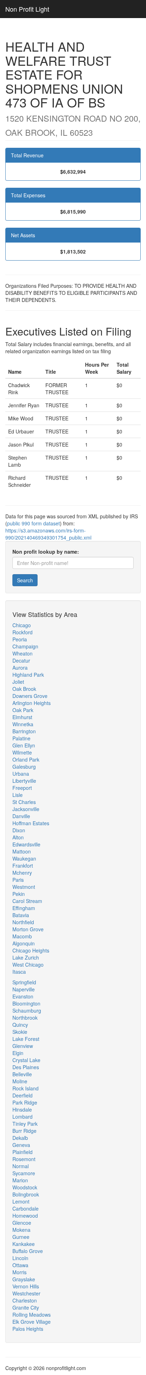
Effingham (23, 907)
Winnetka (22, 724)
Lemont (20, 1201)
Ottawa (20, 1265)
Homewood (25, 1215)
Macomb (22, 936)
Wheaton (22, 653)
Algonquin (23, 943)
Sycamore (23, 1173)
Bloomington (26, 1003)
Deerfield (22, 1095)
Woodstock (24, 1187)
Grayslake (23, 1279)
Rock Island (25, 1088)
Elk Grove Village (31, 1321)
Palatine (21, 738)
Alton (18, 837)
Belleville (22, 1074)
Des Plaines (25, 1067)
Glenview (22, 1045)
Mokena (21, 1229)
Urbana (20, 773)
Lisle (17, 794)
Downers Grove (29, 695)
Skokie (19, 1031)
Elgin (17, 1052)
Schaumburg (26, 1010)
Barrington (24, 731)
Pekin (18, 893)
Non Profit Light (27, 8)
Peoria (19, 639)
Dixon (18, 830)
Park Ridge (24, 1102)
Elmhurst (22, 717)
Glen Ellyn (23, 745)
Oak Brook (24, 688)
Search (25, 580)
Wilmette (22, 752)
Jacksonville (25, 808)
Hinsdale (22, 1109)
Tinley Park (25, 1123)
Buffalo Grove (27, 1250)
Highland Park (28, 674)
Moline (19, 1081)
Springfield (24, 982)
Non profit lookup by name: (45, 551)
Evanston (22, 996)
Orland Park (25, 759)
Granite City (25, 1307)
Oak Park (22, 709)
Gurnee (20, 1236)
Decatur (21, 660)
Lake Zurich (25, 957)
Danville (21, 816)
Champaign (25, 646)
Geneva (21, 1144)
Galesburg (24, 766)
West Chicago (28, 964)
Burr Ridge (24, 1130)
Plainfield (22, 1151)
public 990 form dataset (33, 523)
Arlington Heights (31, 702)
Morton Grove (28, 929)
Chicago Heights (30, 950)
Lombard (22, 1116)
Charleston (24, 1300)
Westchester (26, 1293)
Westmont (23, 886)
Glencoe (21, 1222)
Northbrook (25, 1017)
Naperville (23, 989)
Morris (19, 1272)
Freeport (22, 787)
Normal (20, 1166)
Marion (20, 1180)
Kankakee (23, 1243)
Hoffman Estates (30, 823)
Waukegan (24, 858)
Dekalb (20, 1137)
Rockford (22, 632)
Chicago (21, 625)
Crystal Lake (26, 1060)
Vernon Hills (25, 1286)
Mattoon (21, 851)
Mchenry (22, 872)
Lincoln (20, 1258)
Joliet (18, 681)
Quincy (20, 1024)
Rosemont (23, 1159)
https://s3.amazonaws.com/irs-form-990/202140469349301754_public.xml (48, 534)
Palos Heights (27, 1328)
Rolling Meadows (31, 1314)
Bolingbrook (25, 1194)
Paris (18, 879)
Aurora (20, 667)
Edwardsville (26, 844)
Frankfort (22, 865)
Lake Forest (25, 1038)
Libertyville (24, 780)
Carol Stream (27, 900)
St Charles (24, 801)
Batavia (20, 915)
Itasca (19, 971)
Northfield (23, 922)
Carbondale (25, 1208)
